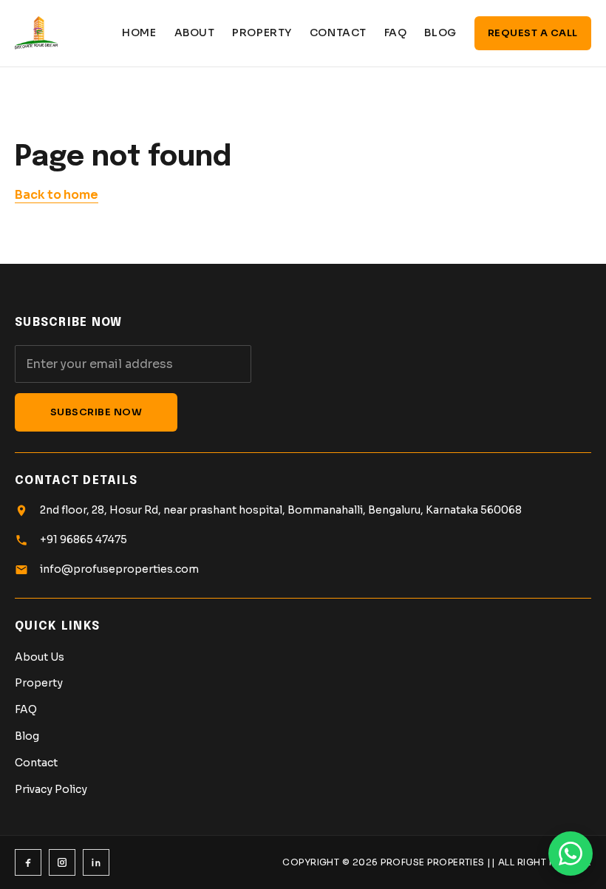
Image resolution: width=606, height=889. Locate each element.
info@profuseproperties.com (119, 569)
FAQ (395, 32)
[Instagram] (62, 862)
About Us (39, 657)
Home (139, 32)
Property (261, 32)
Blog (440, 32)
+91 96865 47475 (83, 539)
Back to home (56, 194)
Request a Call (533, 33)
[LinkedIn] (96, 862)
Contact (338, 32)
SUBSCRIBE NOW (96, 412)
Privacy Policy (51, 789)
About (194, 32)
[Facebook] (28, 862)
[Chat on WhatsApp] (570, 853)
